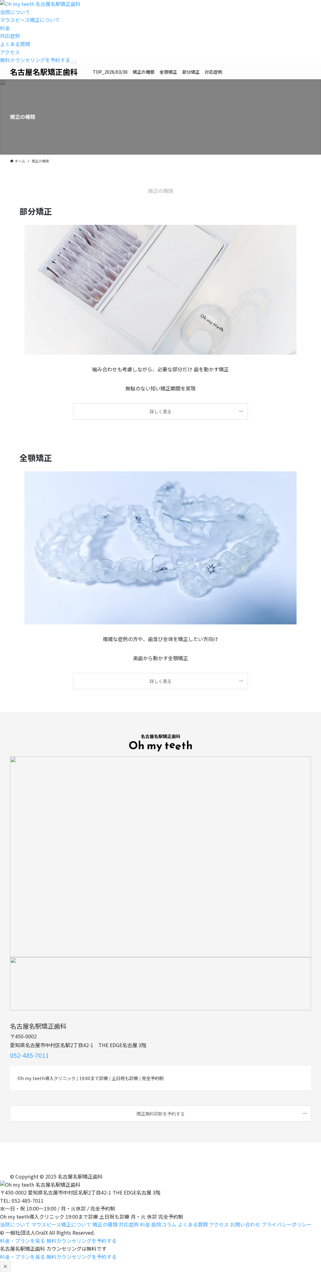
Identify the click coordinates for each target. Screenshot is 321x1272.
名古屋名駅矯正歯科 (44, 72)
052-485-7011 (29, 1055)
